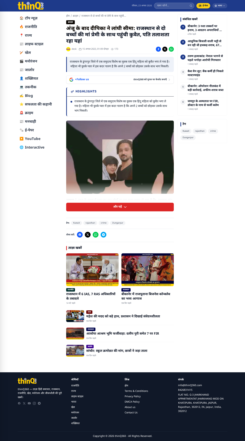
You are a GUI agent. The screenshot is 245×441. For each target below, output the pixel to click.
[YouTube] (29, 403)
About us (130, 407)
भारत (73, 402)
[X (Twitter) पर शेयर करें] (164, 49)
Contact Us (131, 412)
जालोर (74, 418)
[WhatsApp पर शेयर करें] (171, 49)
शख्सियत (75, 423)
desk (74, 49)
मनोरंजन (75, 412)
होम (68, 16)
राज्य (73, 391)
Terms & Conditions (136, 391)
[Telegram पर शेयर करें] (103, 235)
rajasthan (90, 223)
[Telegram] (39, 403)
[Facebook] (19, 403)
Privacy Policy (133, 396)
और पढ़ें (117, 207)
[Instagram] (34, 403)
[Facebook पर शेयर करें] (158, 49)
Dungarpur (117, 223)
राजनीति (75, 386)
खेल (73, 407)
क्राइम (75, 16)
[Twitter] (24, 403)
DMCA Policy (132, 402)
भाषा (220, 5)
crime (104, 223)
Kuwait (76, 223)
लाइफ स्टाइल (77, 396)
